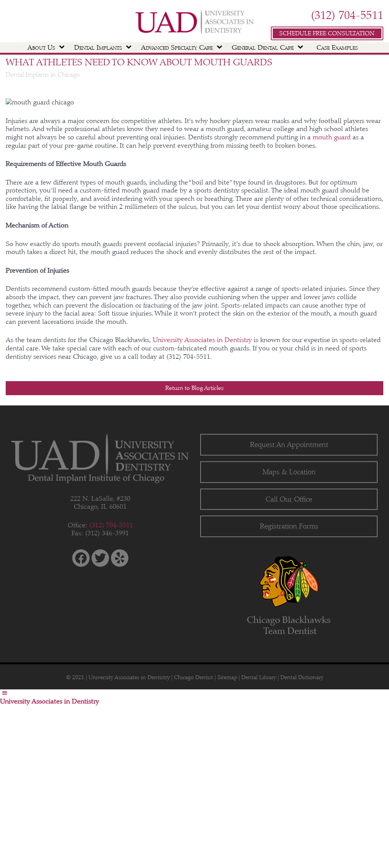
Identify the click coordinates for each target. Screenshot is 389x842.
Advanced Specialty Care (177, 47)
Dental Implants (98, 47)
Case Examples (337, 47)
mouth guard (333, 137)
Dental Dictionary (301, 677)
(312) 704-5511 (347, 15)
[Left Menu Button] (4, 693)
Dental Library (258, 677)
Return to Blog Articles (194, 387)
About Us (41, 47)
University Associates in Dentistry (203, 340)
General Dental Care (263, 47)
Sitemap (227, 677)
